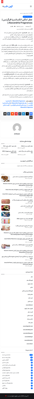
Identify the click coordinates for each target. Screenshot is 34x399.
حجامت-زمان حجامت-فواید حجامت (10, 373)
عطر (32, 277)
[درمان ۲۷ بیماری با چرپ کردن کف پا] (5, 228)
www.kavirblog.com (28, 333)
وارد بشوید (19, 166)
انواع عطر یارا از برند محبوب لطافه (25, 218)
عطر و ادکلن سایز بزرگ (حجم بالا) (26, 152)
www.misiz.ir (30, 344)
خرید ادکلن (30, 301)
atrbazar (27, 26)
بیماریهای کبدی (5, 380)
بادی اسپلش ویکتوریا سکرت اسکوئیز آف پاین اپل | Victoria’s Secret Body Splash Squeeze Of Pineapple (18, 233)
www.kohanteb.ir (29, 340)
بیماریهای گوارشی (6, 367)
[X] (27, 113)
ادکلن (31, 287)
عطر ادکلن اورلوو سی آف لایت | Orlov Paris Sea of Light (19, 189)
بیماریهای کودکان (6, 370)
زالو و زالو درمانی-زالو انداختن (8, 365)
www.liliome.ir (29, 305)
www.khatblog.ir (29, 337)
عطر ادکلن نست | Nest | (27, 146)
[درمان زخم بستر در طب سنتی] (5, 214)
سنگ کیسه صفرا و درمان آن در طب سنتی (23, 177)
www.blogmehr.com (28, 326)
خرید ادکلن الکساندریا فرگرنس (19, 105)
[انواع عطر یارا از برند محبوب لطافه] (5, 221)
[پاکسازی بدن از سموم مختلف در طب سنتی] (5, 246)
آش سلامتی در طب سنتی (27, 206)
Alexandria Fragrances (18, 101)
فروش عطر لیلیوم (29, 308)
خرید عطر (30, 298)
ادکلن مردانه (30, 319)
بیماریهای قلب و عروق (7, 383)
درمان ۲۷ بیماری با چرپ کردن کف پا (24, 226)
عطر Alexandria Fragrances (19, 103)
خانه (30, 13)
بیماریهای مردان (6, 375)
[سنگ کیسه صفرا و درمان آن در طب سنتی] (5, 179)
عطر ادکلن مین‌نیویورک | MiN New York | (9, 152)
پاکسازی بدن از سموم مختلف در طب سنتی (22, 245)
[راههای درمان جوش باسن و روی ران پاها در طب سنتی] (5, 201)
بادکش (4, 385)
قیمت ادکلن (30, 315)
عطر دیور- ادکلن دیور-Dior (9, 146)
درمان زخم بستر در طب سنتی (25, 212)
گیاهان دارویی (5, 360)
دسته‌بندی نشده (6, 355)
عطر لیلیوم (30, 284)
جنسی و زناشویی (6, 378)
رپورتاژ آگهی (4, 388)
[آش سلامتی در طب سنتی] (5, 208)
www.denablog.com (28, 329)
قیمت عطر (30, 312)
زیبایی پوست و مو (24, 13)
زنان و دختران (5, 362)
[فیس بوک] (31, 113)
